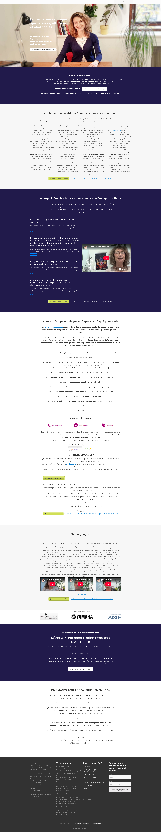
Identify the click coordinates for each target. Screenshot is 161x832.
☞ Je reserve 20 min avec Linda (80, 669)
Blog (85, 788)
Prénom (111, 774)
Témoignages (88, 785)
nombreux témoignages (54, 327)
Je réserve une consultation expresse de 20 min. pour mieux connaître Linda (92, 178)
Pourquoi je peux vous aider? (62, 49)
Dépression (87, 766)
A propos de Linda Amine (91, 777)
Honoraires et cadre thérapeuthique (94, 782)
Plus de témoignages (80, 594)
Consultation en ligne (90, 780)
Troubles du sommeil (90, 774)
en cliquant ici (71, 464)
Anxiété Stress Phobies (90, 769)
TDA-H (86, 772)
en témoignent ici (116, 130)
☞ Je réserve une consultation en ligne (43, 49)
